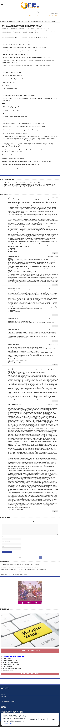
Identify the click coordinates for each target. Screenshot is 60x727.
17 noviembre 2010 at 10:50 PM (52, 404)
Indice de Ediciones (5, 699)
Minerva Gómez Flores (14, 344)
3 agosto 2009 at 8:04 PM (53, 344)
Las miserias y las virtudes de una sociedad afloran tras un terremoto (23, 564)
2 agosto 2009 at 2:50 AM (53, 197)
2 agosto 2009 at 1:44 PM (53, 318)
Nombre (4, 536)
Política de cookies (7, 723)
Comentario (5, 523)
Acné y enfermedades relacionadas (22, 21)
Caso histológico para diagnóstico (22, 572)
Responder (55, 253)
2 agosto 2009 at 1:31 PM (53, 288)
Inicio (2, 21)
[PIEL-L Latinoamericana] (30, 5)
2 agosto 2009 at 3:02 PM (53, 329)
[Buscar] (40, 557)
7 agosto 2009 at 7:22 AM (53, 367)
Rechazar (43, 719)
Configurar (53, 719)
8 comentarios (40, 28)
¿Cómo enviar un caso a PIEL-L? (8, 701)
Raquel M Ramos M (13, 318)
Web (3, 546)
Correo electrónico (6, 541)
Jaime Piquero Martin (13, 256)
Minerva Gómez (6, 28)
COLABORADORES (9, 21)
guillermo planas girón (14, 198)
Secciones (3, 694)
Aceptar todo (33, 719)
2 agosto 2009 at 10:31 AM (53, 256)
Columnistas (3, 696)
